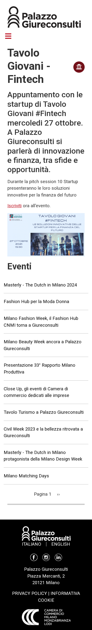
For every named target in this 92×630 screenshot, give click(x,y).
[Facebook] (34, 557)
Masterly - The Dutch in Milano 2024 (40, 284)
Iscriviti (14, 205)
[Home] (44, 16)
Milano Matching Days (26, 475)
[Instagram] (46, 557)
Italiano (31, 544)
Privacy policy (29, 593)
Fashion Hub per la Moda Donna (36, 301)
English (60, 544)
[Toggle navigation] (10, 36)
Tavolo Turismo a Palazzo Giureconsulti (44, 412)
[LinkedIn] (58, 557)
